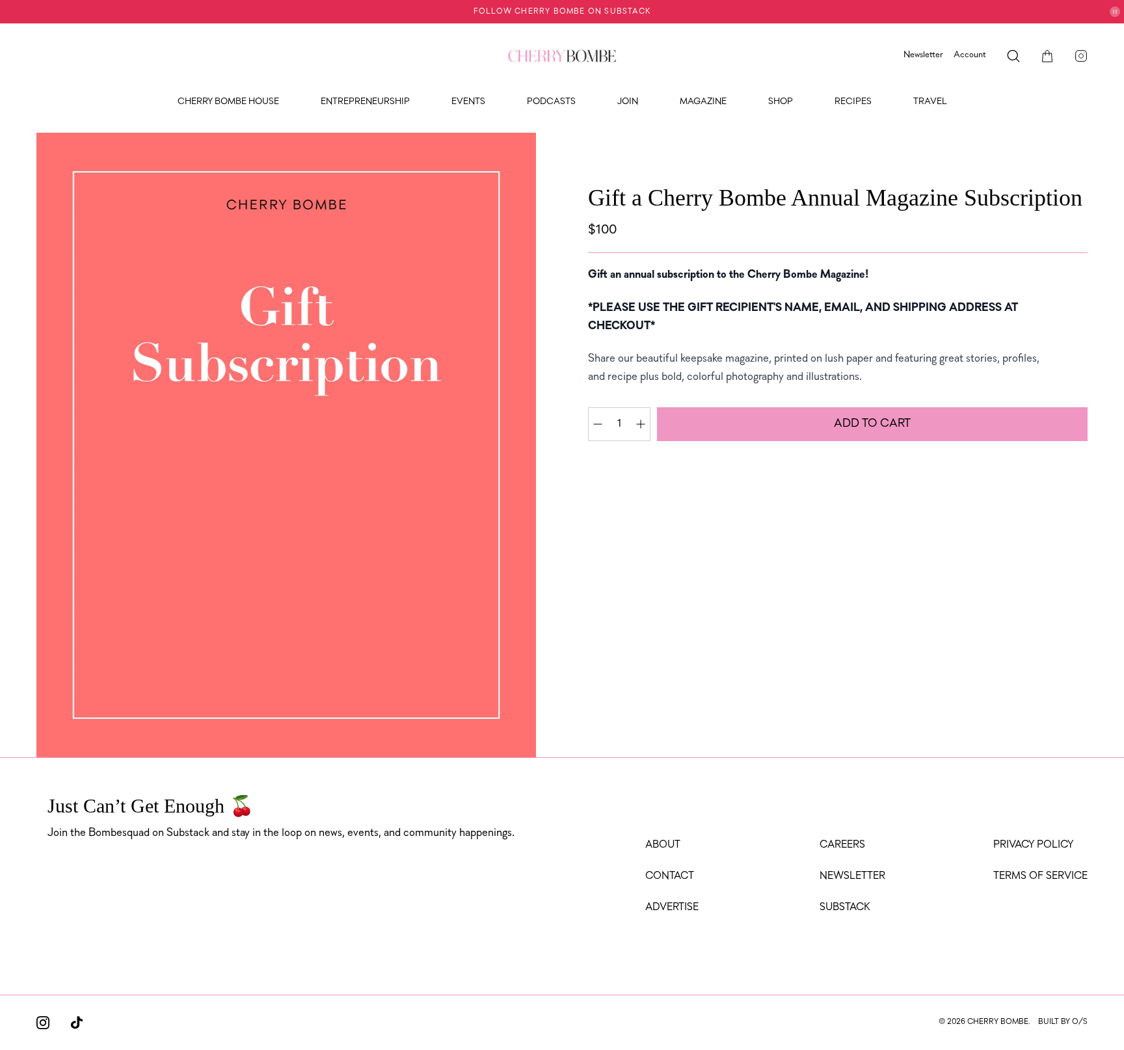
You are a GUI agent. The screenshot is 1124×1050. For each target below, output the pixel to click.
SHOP (780, 102)
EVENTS (468, 102)
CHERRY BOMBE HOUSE (228, 102)
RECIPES (853, 102)
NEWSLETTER (852, 876)
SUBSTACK (845, 907)
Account (970, 55)
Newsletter (923, 55)
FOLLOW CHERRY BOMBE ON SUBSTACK (562, 12)
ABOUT (662, 845)
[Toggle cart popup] (1047, 55)
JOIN (627, 102)
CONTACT (669, 876)
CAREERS (842, 845)
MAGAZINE (703, 102)
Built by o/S (1063, 1022)
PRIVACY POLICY (1033, 845)
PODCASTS (551, 102)
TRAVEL (930, 102)
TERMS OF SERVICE (1040, 876)
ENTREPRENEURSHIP (365, 102)
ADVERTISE (672, 907)
